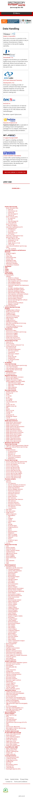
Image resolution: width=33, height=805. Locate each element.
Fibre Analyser (11, 624)
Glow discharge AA (13, 214)
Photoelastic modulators (14, 457)
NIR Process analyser (13, 353)
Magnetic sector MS (11, 406)
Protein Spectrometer (13, 597)
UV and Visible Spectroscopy (13, 732)
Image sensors (10, 512)
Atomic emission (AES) (12, 217)
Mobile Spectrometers (11, 420)
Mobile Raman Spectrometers (14, 434)
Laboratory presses (11, 675)
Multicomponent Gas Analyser (16, 588)
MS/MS (8, 409)
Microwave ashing (10, 677)
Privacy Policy (24, 779)
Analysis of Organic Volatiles (15, 616)
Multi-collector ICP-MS (14, 238)
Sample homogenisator (12, 686)
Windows (10, 541)
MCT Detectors (12, 498)
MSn (7, 407)
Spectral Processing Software (15, 302)
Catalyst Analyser (12, 607)
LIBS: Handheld (12, 249)
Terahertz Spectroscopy (12, 731)
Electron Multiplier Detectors (15, 489)
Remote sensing (10, 324)
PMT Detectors (12, 501)
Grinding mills (9, 671)
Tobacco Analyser (12, 642)
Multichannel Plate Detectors (15, 499)
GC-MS (8, 397)
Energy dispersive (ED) (12, 760)
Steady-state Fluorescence (13, 337)
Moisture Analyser (12, 587)
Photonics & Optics (10, 479)
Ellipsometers (9, 645)
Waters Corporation (9, 36)
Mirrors (10, 530)
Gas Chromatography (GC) (13, 702)
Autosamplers (9, 665)
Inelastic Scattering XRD (12, 751)
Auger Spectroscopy (11, 715)
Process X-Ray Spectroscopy (13, 477)
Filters (9, 522)
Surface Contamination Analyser (16, 640)
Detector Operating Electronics (16, 486)
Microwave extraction (11, 678)
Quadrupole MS (10, 415)
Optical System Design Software (16, 292)
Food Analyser (11, 605)
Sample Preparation (10, 661)
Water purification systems (13, 689)
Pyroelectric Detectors (14, 504)
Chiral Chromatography (12, 694)
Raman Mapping (10, 556)
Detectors (8, 482)
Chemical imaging (10, 314)
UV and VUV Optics (13, 540)
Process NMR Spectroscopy (13, 470)
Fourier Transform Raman (13, 550)
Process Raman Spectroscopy (14, 471)
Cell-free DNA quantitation (15, 571)
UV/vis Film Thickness (11, 739)
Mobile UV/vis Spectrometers (13, 441)
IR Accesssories (10, 343)
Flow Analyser (11, 626)
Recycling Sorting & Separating (16, 591)
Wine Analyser (11, 638)
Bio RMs (8, 254)
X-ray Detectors (12, 508)
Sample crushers (10, 684)
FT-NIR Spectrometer (13, 359)
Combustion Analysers (14, 630)
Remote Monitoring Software (15, 297)
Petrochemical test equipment (14, 652)
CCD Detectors (12, 483)
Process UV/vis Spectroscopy (13, 474)
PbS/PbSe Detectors (13, 502)
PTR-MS (8, 413)
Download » (16, 188)
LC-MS (7, 403)
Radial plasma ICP (12, 233)
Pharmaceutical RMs (11, 262)
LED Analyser (11, 578)
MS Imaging (9, 399)
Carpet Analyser (12, 613)
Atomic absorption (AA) (12, 208)
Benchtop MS (9, 393)
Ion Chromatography (11, 706)
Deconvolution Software (14, 284)
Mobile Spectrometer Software (14, 431)
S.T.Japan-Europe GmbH (10, 138)
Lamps (7, 269)
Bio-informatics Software (14, 279)
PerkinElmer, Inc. (8, 57)
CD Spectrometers (13, 451)
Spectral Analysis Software (15, 298)
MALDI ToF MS (10, 410)
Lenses (10, 528)
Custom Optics (12, 521)
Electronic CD (11, 454)
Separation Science (10, 690)
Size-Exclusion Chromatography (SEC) (15, 697)
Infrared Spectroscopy (11, 340)
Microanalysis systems (12, 764)
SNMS (7, 725)
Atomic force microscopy (12, 311)
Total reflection (10, 767)
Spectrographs (10, 658)
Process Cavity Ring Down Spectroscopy (16, 461)
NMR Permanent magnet (14, 383)
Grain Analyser (11, 585)
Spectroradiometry (10, 712)
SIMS (7, 723)
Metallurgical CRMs (11, 260)
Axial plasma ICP (12, 228)
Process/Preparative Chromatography (16, 699)
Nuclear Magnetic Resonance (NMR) (15, 381)
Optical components (11, 514)
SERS (7, 559)
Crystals (10, 520)
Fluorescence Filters (11, 330)
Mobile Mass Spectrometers (13, 423)
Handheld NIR (11, 358)
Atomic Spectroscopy (11, 206)
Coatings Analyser (12, 619)
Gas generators (10, 646)
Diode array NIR (12, 356)
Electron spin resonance (12, 378)
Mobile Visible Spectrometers (13, 439)
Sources (8, 543)
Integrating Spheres (13, 527)
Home (7, 779)
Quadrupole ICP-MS (13, 240)
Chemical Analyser (12, 610)
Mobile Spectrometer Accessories (14, 432)
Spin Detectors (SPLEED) (14, 505)
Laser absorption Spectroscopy (14, 368)
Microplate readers (11, 649)
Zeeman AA (11, 215)
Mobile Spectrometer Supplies (14, 435)
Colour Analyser (12, 620)
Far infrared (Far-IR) (11, 346)
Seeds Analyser (12, 592)
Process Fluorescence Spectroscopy (15, 463)
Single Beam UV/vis (11, 741)
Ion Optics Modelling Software (16, 288)
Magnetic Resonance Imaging (13, 380)
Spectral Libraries (12, 301)
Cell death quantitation (14, 569)
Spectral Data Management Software (17, 300)
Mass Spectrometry (10, 390)
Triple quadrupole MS (11, 419)
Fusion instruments (11, 670)
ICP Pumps (11, 231)
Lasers (7, 270)
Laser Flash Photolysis (12, 367)
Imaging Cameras (10, 313)
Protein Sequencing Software (15, 295)
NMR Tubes (11, 386)
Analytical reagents (11, 253)
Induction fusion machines (13, 672)
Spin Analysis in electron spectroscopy (16, 728)
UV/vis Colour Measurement (13, 734)
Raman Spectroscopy (11, 544)
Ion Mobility (8, 362)
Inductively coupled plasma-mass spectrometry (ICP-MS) (14, 236)
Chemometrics (10, 275)
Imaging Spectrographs (12, 327)
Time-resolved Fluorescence (13, 339)
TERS (7, 563)
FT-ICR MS (9, 396)
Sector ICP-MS (12, 241)
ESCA (7, 716)
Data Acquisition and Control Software (18, 281)
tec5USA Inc (6, 103)
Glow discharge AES (13, 221)
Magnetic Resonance (11, 375)
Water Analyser (12, 639)
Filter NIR (10, 361)
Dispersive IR (9, 342)
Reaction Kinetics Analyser (15, 589)
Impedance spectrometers (13, 648)
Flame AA (10, 209)
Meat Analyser (11, 573)
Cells (9, 517)
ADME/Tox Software (13, 278)
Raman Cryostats (10, 547)
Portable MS (9, 412)
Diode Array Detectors (14, 487)
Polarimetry (8, 448)
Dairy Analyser (11, 627)
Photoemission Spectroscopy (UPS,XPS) (16, 722)
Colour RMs (9, 256)
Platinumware (9, 681)
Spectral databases (11, 305)
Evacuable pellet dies (11, 667)
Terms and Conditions (20, 782)
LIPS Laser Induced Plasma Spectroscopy (16, 447)
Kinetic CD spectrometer (14, 455)
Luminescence (9, 371)
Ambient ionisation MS (12, 391)
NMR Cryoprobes (12, 387)
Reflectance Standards (12, 263)
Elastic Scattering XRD (11, 748)
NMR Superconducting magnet (16, 384)
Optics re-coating (12, 534)
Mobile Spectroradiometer (13, 437)
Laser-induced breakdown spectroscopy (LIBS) (16, 246)
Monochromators (12, 531)
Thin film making (10, 687)
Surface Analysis (9, 713)
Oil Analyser (11, 598)
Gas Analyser (11, 582)
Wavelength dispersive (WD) (13, 769)
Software (8, 276)
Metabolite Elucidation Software (16, 289)
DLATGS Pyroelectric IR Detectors (17, 485)
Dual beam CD (12, 453)
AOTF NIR (10, 355)
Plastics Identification (13, 601)
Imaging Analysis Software (13, 310)
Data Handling (9, 273)
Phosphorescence (10, 374)
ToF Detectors (12, 506)
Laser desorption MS (11, 402)
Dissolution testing (11, 566)
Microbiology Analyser (13, 576)
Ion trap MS (9, 400)
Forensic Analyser (12, 604)
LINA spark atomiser (11, 719)
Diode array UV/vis (11, 735)
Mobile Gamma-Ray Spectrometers (15, 426)
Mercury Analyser (12, 635)
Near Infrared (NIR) (11, 348)
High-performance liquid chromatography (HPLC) (16, 704)
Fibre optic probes (10, 511)
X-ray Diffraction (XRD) (11, 747)
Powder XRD (9, 753)
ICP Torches (11, 234)
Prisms (10, 538)
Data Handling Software (14, 282)
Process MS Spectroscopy (13, 467)
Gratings (10, 524)
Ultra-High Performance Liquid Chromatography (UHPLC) (14, 709)
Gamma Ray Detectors (14, 492)
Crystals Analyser (12, 632)
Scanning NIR (11, 352)
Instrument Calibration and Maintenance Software (18, 285)
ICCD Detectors (12, 495)
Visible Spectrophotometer (13, 745)
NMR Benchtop (12, 388)
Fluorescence (8, 329)
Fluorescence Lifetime (11, 335)
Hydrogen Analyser (13, 579)
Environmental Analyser (14, 623)
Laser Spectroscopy (10, 364)
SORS (7, 562)
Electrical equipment (11, 643)
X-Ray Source (8, 272)
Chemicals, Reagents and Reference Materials (15, 251)
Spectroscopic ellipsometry (13, 726)
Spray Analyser (12, 633)
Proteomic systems (11, 656)
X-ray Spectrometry (10, 756)
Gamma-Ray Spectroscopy (12, 307)
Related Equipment (10, 565)
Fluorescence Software (12, 336)
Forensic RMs (9, 259)
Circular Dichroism (10, 450)
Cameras (8, 480)
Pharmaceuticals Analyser (14, 600)
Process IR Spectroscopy (12, 466)
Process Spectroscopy (11, 460)
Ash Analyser (11, 617)
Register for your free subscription (11, 197)
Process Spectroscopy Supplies (14, 473)
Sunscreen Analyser (13, 636)
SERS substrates (10, 560)
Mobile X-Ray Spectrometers (13, 438)
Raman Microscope (11, 557)
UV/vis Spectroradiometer (12, 742)
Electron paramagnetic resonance (14, 377)
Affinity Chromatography (12, 700)
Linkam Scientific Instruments (12, 156)
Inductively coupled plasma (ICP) (14, 227)
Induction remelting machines (13, 674)
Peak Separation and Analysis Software (18, 294)
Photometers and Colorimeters (14, 654)
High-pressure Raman (11, 553)
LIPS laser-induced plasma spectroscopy (16, 365)
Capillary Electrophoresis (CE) (13, 691)
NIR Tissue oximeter (13, 351)
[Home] (16, 5)
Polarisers (10, 537)
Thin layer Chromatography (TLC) (14, 707)
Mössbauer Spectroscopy (12, 442)
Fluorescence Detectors (14, 490)
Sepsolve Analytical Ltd (10, 123)
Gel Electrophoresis (11, 696)
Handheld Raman (10, 552)
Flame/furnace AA (12, 211)
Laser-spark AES (12, 222)
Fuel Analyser (11, 581)
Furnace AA (11, 212)
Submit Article (14, 779)
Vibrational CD (11, 458)
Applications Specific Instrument (14, 568)
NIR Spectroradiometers (14, 349)
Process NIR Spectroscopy (13, 469)
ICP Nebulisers (12, 230)
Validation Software (13, 304)
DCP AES (10, 219)
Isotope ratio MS (10, 404)
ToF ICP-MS (11, 244)
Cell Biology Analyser (13, 608)
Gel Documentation (13, 584)
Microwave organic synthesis (13, 680)
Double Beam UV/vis (11, 738)
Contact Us (9, 782)
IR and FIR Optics (12, 525)
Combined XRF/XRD (11, 758)
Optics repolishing (12, 536)
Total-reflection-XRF (11, 729)
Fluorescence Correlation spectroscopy (16, 332)
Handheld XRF (9, 761)
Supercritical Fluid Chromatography (15, 693)
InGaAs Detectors (12, 496)
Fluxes (7, 668)
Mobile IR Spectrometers (12, 425)
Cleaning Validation (13, 611)
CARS (7, 546)
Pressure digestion (11, 683)
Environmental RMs (11, 257)
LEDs (6, 268)
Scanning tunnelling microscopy (14, 326)
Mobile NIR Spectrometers (13, 428)
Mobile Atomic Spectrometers (14, 422)
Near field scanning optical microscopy (16, 323)
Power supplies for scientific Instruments (16, 655)
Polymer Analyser (12, 603)
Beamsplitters (11, 515)
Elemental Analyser (13, 622)
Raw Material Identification (15, 595)
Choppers (10, 518)
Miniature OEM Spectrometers (14, 651)
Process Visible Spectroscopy (13, 476)
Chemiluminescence (11, 372)
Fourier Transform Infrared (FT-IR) (15, 345)
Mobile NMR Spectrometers (13, 429)
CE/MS (7, 394)
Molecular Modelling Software (16, 291)
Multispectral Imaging (11, 321)
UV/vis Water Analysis (11, 744)
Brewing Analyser (12, 614)
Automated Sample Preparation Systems (16, 662)
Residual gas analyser (11, 416)
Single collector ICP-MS (14, 243)
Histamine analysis (13, 572)
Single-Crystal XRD (11, 754)
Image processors (10, 320)
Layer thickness (10, 718)
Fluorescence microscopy (12, 316)
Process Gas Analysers (12, 464)
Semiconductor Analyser (14, 594)
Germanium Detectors (14, 493)
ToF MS (8, 418)
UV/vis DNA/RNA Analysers (13, 737)
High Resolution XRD (11, 750)
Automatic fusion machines (13, 664)
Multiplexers (11, 533)
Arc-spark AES (11, 218)
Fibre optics (9, 509)
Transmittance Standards (12, 265)
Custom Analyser (12, 629)
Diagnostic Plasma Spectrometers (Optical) (17, 445)
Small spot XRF (10, 766)
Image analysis (10, 319)
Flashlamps (8, 266)
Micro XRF (8, 763)
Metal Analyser (12, 575)
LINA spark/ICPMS (11, 721)
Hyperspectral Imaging (12, 317)
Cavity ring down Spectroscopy (14, 369)
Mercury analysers (12, 225)
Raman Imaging (10, 554)
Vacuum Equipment (11, 659)
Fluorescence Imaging (11, 333)
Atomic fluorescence (11, 224)
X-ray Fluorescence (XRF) (12, 757)
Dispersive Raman (10, 549)
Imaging (7, 308)
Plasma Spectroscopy (11, 444)
